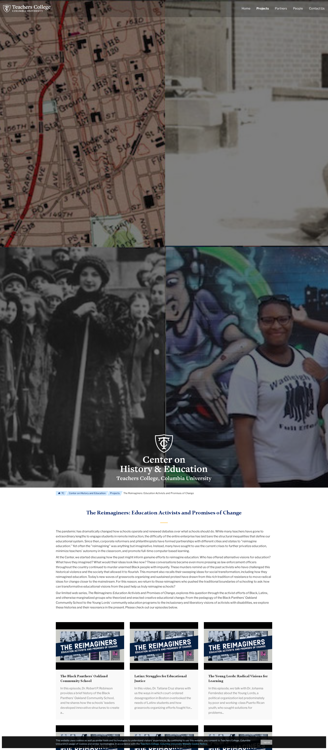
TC (62, 493)
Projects (115, 493)
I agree (266, 742)
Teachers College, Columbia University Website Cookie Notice (173, 743)
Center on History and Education (87, 493)
